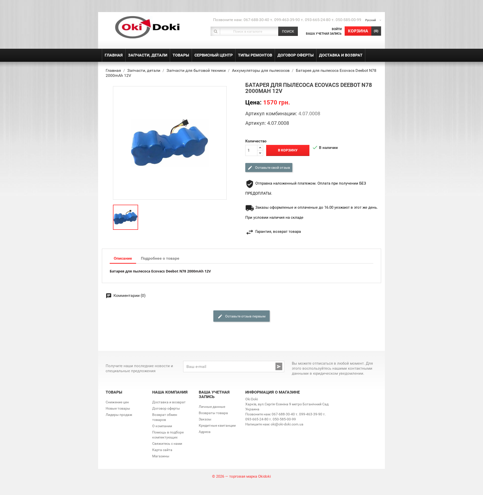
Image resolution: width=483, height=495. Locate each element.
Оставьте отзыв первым (244, 316)
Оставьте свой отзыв (272, 167)
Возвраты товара (213, 413)
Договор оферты (166, 408)
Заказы (205, 419)
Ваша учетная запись (324, 33)
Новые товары (118, 408)
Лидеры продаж (119, 415)
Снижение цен (117, 402)
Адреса (205, 432)
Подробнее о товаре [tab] (160, 258)
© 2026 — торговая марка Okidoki (241, 476)
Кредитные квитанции (217, 425)
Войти (337, 29)
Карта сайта (162, 450)
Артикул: (255, 123)
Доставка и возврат (169, 402)
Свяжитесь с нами (167, 444)
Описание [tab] (123, 258)
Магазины (160, 456)
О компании (162, 426)
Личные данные (212, 407)
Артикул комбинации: (271, 113)
